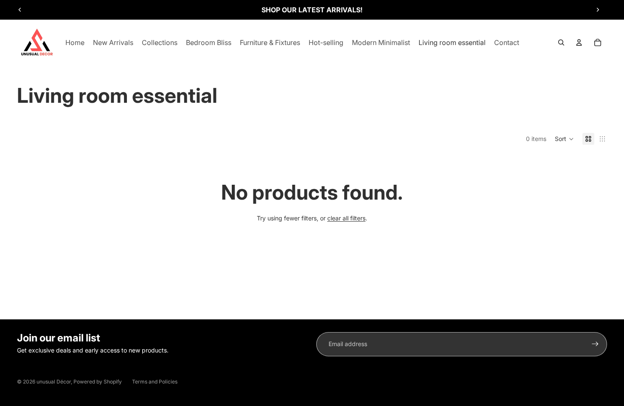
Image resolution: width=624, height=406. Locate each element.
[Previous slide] (20, 9)
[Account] (579, 42)
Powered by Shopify (97, 381)
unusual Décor (54, 381)
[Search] (561, 42)
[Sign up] (595, 344)
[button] (564, 139)
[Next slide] (597, 9)
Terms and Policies (154, 381)
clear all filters (346, 218)
